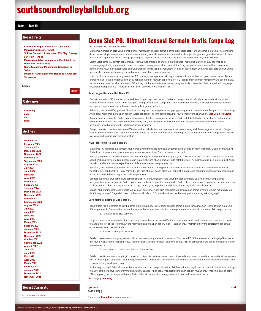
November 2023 (32, 195)
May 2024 (29, 174)
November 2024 (32, 154)
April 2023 (29, 219)
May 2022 (29, 256)
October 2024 (31, 157)
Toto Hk (33, 26)
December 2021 (32, 273)
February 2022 (32, 266)
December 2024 (32, 151)
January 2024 (31, 188)
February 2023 (32, 225)
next (235, 287)
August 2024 (31, 164)
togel (27, 120)
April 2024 (29, 178)
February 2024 (32, 185)
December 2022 (32, 232)
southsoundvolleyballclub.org (73, 9)
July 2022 (29, 249)
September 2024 (33, 161)
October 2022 (31, 239)
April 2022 (29, 259)
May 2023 (29, 215)
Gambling (107, 278)
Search (26, 86)
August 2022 (31, 246)
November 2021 (32, 277)
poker (27, 114)
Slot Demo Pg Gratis (219, 113)
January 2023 (31, 229)
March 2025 (30, 140)
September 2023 (33, 202)
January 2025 (31, 147)
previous (92, 287)
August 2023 (31, 205)
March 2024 (30, 181)
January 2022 (31, 270)
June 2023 (29, 212)
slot (26, 117)
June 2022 (29, 253)
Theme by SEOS (90, 308)
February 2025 (32, 144)
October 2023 (31, 198)
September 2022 (33, 242)
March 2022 (30, 263)
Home (20, 26)
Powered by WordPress (71, 308)
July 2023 (29, 208)
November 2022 (32, 236)
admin (122, 46)
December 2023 (32, 191)
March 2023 (30, 222)
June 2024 (29, 171)
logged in (106, 297)
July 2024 (29, 168)
